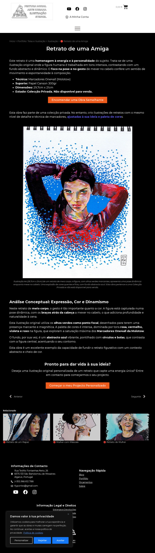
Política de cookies (33, 532)
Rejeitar (42, 540)
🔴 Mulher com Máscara (65, 442)
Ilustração (53, 41)
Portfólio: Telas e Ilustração (31, 41)
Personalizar (21, 540)
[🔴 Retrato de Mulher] (126, 427)
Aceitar (60, 540)
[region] (39, 529)
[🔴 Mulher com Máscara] (76, 427)
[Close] (69, 514)
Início (12, 41)
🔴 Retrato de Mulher (114, 442)
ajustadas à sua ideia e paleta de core (94, 116)
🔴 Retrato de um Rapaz (16, 442)
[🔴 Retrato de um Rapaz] (26, 427)
